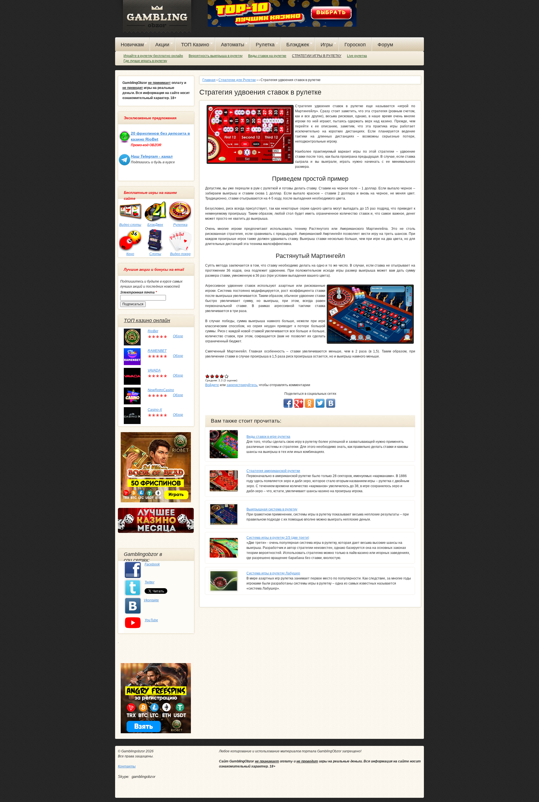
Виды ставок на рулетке (267, 56)
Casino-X (155, 410)
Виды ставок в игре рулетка (268, 437)
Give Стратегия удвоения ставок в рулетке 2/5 (212, 376)
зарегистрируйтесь (242, 385)
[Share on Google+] (298, 403)
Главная (209, 80)
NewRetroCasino (161, 390)
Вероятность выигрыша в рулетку (216, 56)
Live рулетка (357, 56)
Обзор (178, 336)
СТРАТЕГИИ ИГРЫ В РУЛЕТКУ (316, 56)
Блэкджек (295, 45)
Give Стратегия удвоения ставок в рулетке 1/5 (207, 376)
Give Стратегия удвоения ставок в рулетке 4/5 (222, 376)
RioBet (153, 331)
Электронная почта (138, 292)
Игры (324, 45)
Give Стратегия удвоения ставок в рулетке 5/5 (226, 376)
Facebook (152, 564)
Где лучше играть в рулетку (145, 61)
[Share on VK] (330, 403)
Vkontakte (151, 600)
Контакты (127, 766)
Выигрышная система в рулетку (271, 509)
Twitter (149, 582)
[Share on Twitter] (320, 403)
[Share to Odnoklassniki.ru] (309, 403)
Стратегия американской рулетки (273, 471)
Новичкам (129, 45)
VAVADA (154, 370)
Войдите (212, 385)
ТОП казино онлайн (147, 320)
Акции (160, 45)
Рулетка (262, 45)
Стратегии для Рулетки (237, 80)
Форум (385, 44)
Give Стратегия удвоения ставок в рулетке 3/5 (217, 376)
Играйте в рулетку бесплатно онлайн (153, 56)
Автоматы (229, 45)
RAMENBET (157, 351)
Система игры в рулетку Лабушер (273, 573)
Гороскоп (355, 44)
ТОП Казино (192, 45)
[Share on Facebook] (288, 403)
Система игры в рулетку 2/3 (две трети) (277, 538)
